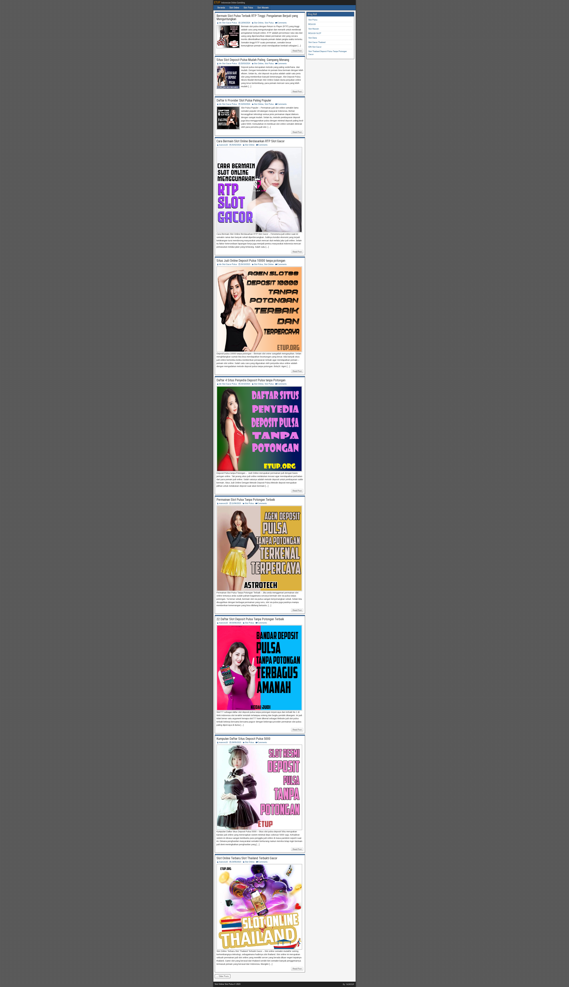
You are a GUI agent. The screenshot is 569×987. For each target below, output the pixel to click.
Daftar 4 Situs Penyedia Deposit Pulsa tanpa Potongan (250, 380)
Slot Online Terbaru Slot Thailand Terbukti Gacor (246, 858)
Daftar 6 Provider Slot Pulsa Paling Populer (243, 100)
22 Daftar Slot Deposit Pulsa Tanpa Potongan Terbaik (250, 619)
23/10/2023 (245, 384)
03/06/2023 (236, 623)
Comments (282, 23)
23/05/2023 (236, 862)
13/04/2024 (245, 23)
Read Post (297, 51)
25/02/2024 (236, 145)
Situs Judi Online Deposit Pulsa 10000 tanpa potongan (250, 260)
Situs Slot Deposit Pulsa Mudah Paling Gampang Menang (252, 60)
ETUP (217, 2)
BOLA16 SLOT (314, 33)
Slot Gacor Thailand (316, 42)
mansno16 (223, 145)
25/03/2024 (245, 63)
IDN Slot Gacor (314, 47)
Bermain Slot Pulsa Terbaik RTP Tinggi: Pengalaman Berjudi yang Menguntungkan (257, 17)
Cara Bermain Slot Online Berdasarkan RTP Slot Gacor (250, 141)
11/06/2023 (236, 503)
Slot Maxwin (263, 7)
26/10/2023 (245, 264)
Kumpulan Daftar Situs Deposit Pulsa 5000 (243, 739)
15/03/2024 (245, 104)
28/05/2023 (236, 742)
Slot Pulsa (248, 7)
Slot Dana (312, 38)
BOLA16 (312, 24)
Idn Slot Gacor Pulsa (228, 23)
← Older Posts (222, 976)
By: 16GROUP (348, 984)
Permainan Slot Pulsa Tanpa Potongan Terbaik (245, 500)
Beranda (221, 7)
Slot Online (234, 7)
